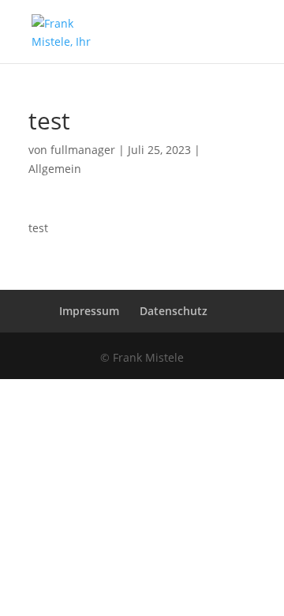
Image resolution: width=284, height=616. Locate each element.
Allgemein (54, 168)
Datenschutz (173, 310)
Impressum (89, 310)
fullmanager (82, 149)
